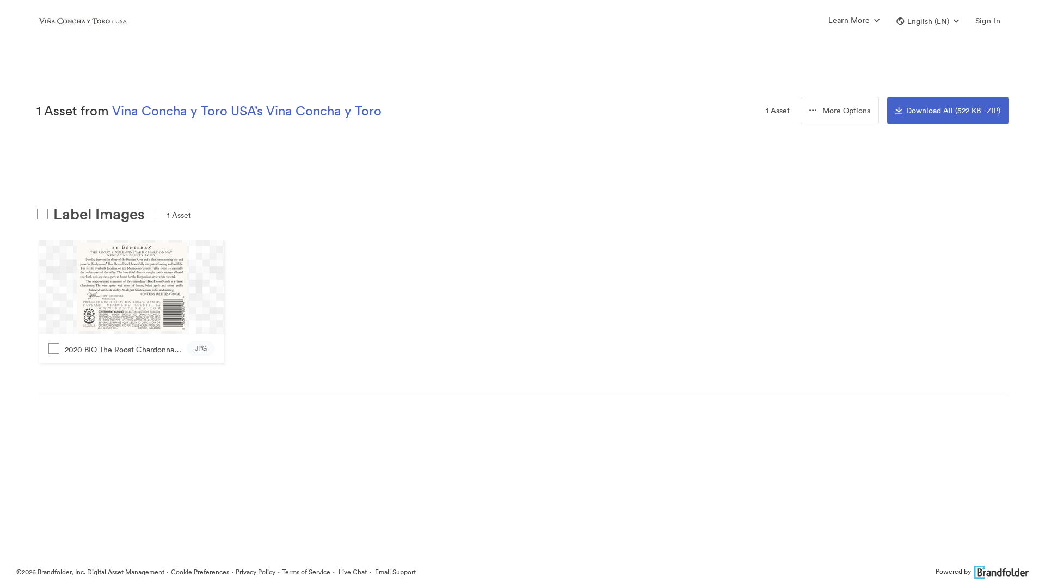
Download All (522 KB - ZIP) (953, 110)
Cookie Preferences (200, 572)
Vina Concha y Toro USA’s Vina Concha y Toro (247, 110)
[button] (927, 21)
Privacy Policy (255, 572)
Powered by (953, 571)
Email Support (394, 572)
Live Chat (352, 572)
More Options (846, 110)
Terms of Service (306, 572)
